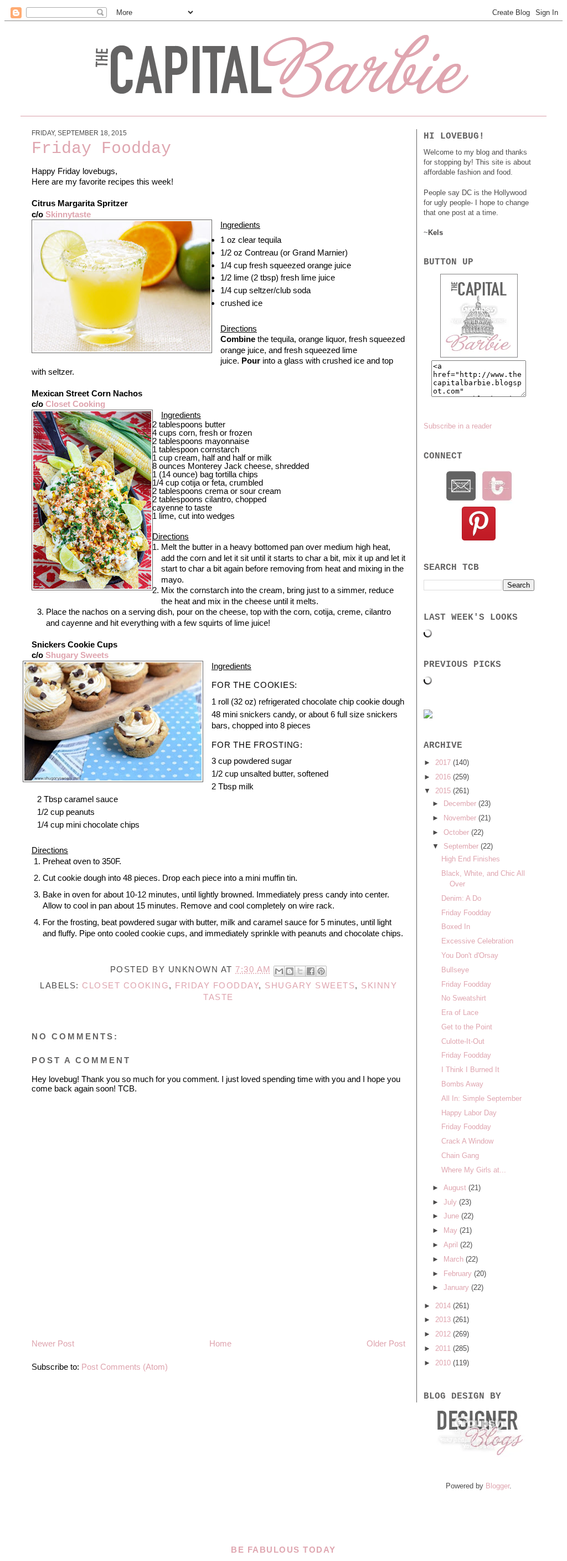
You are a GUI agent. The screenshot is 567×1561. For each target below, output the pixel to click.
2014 (444, 1306)
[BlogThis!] (289, 971)
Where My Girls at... (473, 1170)
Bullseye (455, 970)
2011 (444, 1348)
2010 (444, 1363)
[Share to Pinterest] (321, 971)
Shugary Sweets (77, 655)
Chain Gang (460, 1155)
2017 (444, 762)
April (452, 1245)
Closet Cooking (75, 404)
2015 (444, 791)
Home (220, 1343)
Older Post (386, 1343)
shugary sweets (310, 985)
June (452, 1216)
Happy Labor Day (469, 1113)
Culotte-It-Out (462, 1041)
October (457, 832)
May (452, 1230)
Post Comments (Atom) (124, 1366)
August (456, 1187)
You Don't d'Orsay (469, 955)
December (461, 803)
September (462, 846)
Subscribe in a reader (458, 426)
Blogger (497, 1486)
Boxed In (455, 926)
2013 (444, 1319)
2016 (444, 777)
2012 (444, 1334)
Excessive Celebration (477, 941)
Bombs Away (462, 1084)
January (457, 1287)
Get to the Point (466, 1027)
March (455, 1259)
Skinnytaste (67, 214)
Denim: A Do (461, 898)
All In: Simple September (481, 1098)
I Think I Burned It (470, 1069)
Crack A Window (467, 1141)
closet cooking (125, 985)
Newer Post (53, 1343)
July (451, 1202)
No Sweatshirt (463, 998)
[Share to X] (300, 971)
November (461, 818)
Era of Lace (459, 1012)
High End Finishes (470, 859)
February (459, 1273)
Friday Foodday (217, 985)
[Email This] (279, 971)
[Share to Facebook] (310, 971)
